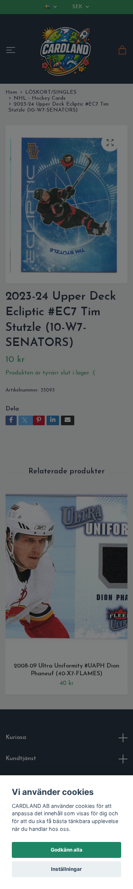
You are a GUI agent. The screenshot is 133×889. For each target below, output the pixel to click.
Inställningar (66, 869)
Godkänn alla (66, 850)
